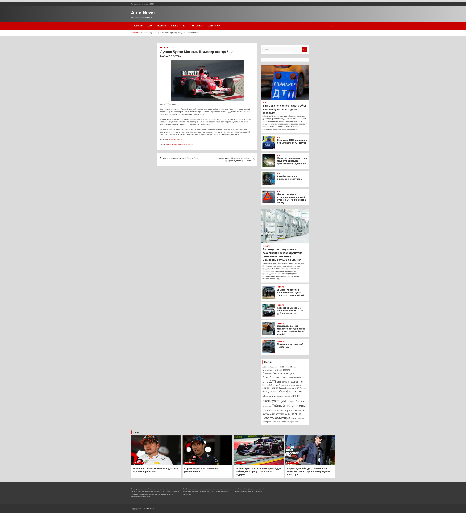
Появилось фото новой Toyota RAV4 (290, 345)
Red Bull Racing (282, 370)
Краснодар (284, 385)
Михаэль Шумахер (185, 144)
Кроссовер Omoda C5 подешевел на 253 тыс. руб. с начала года (290, 310)
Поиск (304, 49)
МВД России (300, 388)
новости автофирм (276, 418)
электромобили (293, 422)
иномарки (299, 410)
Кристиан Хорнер (295, 385)
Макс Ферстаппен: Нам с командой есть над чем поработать (155, 470)
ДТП (185, 26)
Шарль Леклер (278, 411)
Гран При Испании (296, 378)
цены (283, 422)
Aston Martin (272, 367)
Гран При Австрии (274, 377)
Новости (138, 26)
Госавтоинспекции (299, 374)
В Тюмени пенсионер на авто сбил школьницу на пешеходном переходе (284, 109)
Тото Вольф (267, 410)
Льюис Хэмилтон (286, 388)
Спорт (136, 432)
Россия (299, 401)
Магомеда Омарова (270, 392)
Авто (150, 26)
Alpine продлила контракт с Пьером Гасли (180, 158)
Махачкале (269, 396)
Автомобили (270, 373)
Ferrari (281, 367)
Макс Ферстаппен (290, 391)
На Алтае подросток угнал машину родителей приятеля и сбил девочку (292, 161)
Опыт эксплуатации (281, 398)
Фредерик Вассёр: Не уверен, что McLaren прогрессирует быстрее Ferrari (233, 159)
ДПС (265, 381)
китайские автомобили (276, 414)
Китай (277, 385)
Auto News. (143, 13)
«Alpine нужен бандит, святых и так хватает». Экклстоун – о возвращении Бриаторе (308, 471)
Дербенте (297, 381)
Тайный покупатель (288, 406)
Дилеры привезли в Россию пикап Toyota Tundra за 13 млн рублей (290, 292)
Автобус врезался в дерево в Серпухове (289, 177)
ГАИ (281, 374)
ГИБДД (174, 26)
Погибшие (290, 401)
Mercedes (267, 370)
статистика (276, 422)
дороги (288, 410)
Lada (287, 367)
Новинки (161, 26)
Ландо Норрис (270, 388)
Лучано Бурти (171, 144)
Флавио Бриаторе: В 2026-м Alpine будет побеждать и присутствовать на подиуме (258, 471)
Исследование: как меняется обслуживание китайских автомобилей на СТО (291, 330)
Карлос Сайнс (268, 385)
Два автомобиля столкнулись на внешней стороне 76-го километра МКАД (291, 198)
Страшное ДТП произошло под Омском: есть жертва (292, 141)
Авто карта (214, 26)
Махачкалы (280, 396)
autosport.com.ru (176, 139)
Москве (287, 396)
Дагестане (283, 381)
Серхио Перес (266, 406)
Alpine (264, 367)
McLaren (293, 367)
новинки (296, 413)
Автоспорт (198, 26)
